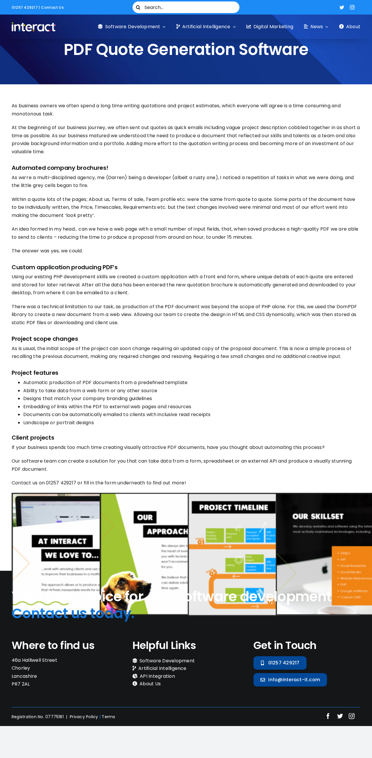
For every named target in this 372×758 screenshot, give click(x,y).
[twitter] (341, 7)
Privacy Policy (84, 717)
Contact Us (52, 7)
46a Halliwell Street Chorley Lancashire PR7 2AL (34, 672)
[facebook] (328, 716)
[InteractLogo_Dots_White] (34, 24)
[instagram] (352, 7)
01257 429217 (25, 7)
